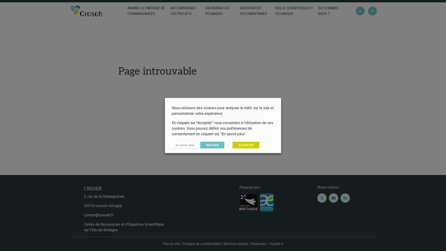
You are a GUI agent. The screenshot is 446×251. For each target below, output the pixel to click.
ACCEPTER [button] (246, 145)
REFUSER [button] (212, 145)
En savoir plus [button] (185, 145)
